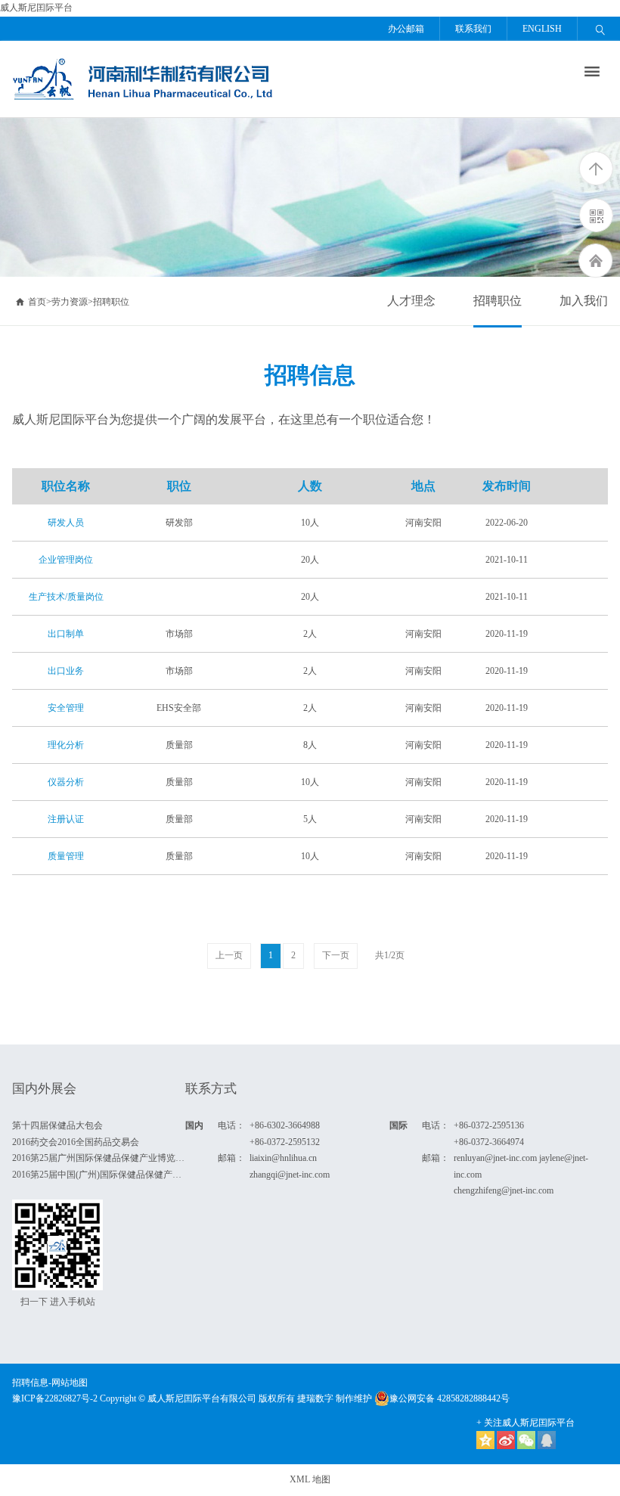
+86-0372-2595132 (285, 1142)
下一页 (335, 955)
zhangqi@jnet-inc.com (290, 1174)
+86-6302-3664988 (285, 1125)
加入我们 (584, 300)
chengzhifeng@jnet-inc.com (503, 1190)
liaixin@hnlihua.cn (283, 1158)
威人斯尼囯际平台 (36, 7)
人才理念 (411, 300)
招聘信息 (30, 1382)
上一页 (229, 955)
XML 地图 (310, 1479)
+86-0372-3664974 (489, 1142)
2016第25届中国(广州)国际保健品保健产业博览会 (98, 1174)
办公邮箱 (406, 28)
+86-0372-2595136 (489, 1125)
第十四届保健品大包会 (57, 1125)
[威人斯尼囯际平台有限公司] (146, 65)
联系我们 (473, 28)
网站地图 (69, 1382)
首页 (30, 301)
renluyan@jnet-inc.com (495, 1158)
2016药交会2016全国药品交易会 (75, 1142)
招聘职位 (497, 300)
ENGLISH (542, 28)
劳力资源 (69, 301)
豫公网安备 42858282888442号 (449, 1398)
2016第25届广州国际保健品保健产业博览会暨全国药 (98, 1158)
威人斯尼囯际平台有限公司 (201, 1398)
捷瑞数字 (315, 1398)
